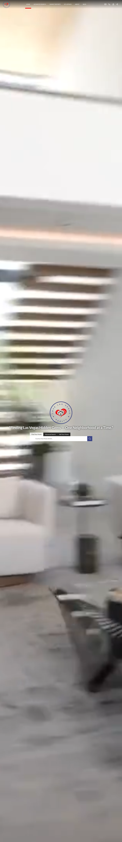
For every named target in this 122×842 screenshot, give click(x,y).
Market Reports (55, 4)
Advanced (50, 434)
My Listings (67, 4)
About (77, 4)
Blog (84, 4)
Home (28, 4)
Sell (64, 434)
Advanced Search (40, 4)
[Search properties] (89, 438)
